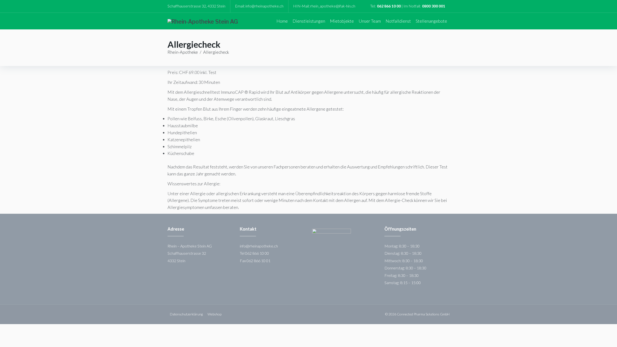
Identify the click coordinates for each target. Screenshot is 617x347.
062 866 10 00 (389, 6)
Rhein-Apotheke (183, 52)
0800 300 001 (433, 6)
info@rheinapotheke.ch (264, 6)
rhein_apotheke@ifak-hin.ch (332, 6)
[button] (309, 21)
